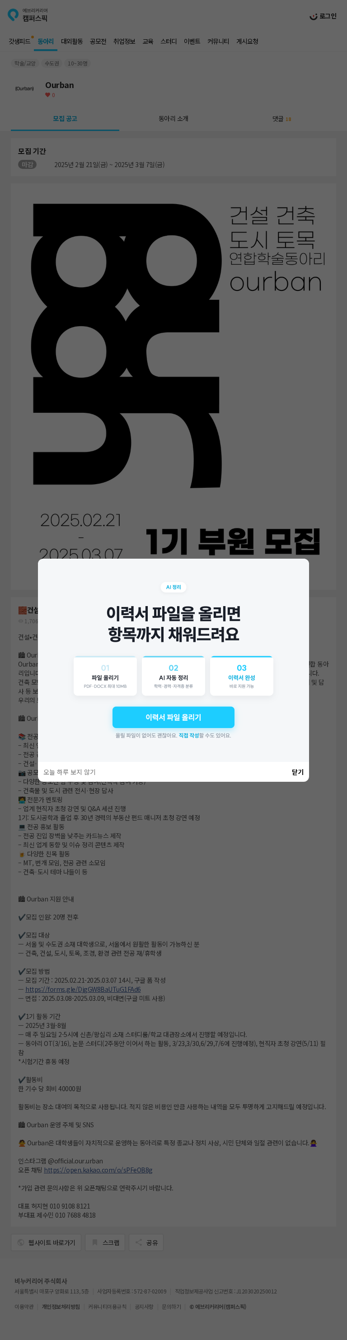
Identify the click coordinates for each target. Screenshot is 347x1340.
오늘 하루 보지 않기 (69, 771)
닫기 (298, 771)
